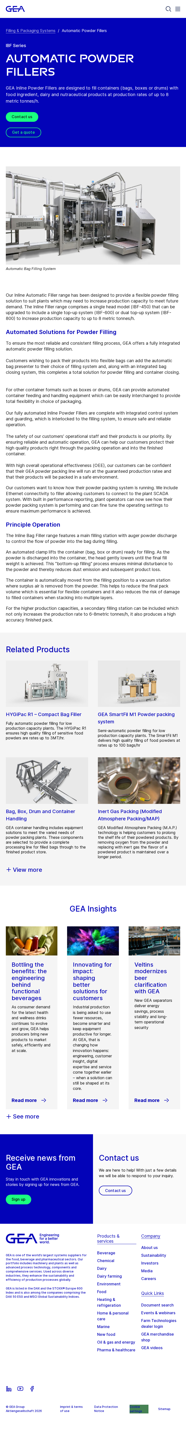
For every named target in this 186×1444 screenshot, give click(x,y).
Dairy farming (109, 1276)
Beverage (106, 1252)
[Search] (168, 9)
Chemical (105, 1260)
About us (149, 1247)
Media (147, 1270)
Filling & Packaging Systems (30, 30)
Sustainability (153, 1255)
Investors (149, 1263)
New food (106, 1334)
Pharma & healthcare (116, 1349)
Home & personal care (113, 1316)
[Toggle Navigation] (177, 8)
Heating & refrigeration (109, 1302)
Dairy (102, 1268)
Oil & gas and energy (116, 1342)
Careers (148, 1278)
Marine (103, 1326)
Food (101, 1291)
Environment (109, 1283)
